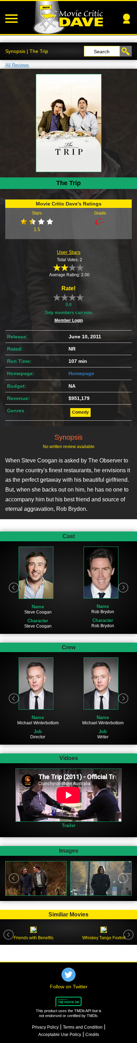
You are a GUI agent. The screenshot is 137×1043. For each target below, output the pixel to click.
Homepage (81, 373)
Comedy (80, 412)
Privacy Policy (45, 1027)
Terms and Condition (83, 1027)
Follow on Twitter (68, 986)
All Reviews (17, 65)
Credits (92, 1034)
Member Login (68, 320)
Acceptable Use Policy (59, 1034)
